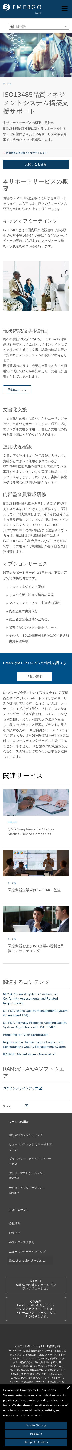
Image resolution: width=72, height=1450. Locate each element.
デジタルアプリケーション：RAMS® (27, 1175)
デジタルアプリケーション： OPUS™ (27, 1190)
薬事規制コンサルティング (26, 1135)
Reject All (36, 1434)
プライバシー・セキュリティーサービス (30, 1161)
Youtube (31, 1337)
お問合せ (14, 1233)
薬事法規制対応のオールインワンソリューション (36, 1284)
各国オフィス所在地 (21, 1242)
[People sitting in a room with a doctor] (36, 286)
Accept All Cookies (36, 1442)
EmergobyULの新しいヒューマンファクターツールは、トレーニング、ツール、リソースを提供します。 (36, 1309)
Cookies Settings (36, 1425)
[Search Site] (57, 9)
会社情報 (14, 1223)
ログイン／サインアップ (20, 1088)
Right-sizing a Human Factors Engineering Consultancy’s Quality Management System (34, 1044)
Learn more (34, 1415)
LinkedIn (41, 1337)
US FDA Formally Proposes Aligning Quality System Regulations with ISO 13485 (35, 1025)
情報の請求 (34, 676)
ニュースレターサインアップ (27, 1252)
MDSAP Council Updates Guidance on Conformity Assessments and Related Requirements (30, 998)
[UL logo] (22, 9)
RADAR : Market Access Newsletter (29, 1054)
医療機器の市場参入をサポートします (26, 152)
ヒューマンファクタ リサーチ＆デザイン (30, 1147)
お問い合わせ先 (36, 164)
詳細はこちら (17, 390)
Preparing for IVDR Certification (25, 1035)
